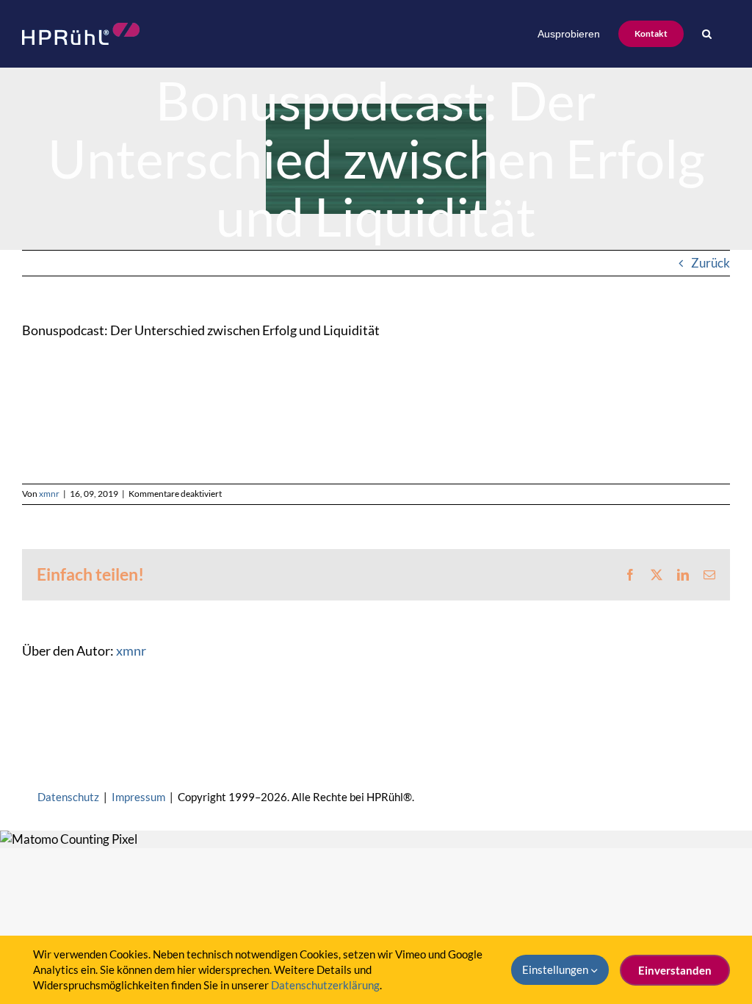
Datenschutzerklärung (325, 985)
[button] (707, 34)
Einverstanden (675, 970)
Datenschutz (68, 796)
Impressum (138, 796)
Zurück (710, 262)
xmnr (49, 493)
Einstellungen (556, 969)
